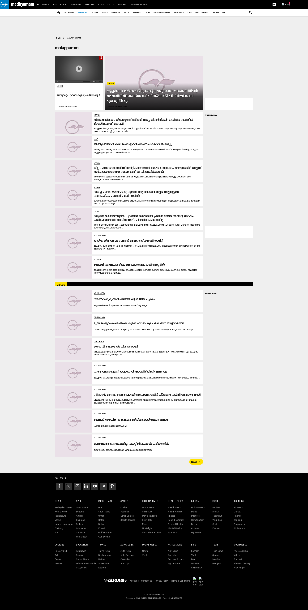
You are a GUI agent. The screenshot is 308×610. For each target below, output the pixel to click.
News (105, 12)
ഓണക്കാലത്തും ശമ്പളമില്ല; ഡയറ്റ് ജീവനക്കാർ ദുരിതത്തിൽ (131, 444)
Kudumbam (76, 4)
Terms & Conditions (180, 581)
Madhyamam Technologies (148, 598)
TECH (147, 12)
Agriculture (175, 545)
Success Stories (176, 559)
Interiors (195, 516)
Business (179, 12)
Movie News (148, 507)
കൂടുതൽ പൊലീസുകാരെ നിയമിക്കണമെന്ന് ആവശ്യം (120, 305)
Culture (59, 545)
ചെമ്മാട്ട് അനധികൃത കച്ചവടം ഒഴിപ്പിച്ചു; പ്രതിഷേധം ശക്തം (131, 420)
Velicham (89, 4)
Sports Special (127, 520)
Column (195, 528)
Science (216, 555)
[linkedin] (86, 486)
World (58, 520)
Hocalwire (177, 598)
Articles (79, 516)
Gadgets (216, 563)
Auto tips (124, 563)
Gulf (126, 12)
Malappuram (100, 235)
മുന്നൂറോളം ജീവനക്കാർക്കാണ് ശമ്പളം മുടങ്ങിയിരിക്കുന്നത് (123, 450)
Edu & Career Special (86, 563)
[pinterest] (112, 486)
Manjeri (97, 259)
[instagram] (77, 486)
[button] (4, 4)
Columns (80, 520)
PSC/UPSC (81, 567)
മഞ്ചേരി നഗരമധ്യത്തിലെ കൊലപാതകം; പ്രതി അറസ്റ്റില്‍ (129, 265)
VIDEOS (61, 285)
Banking (238, 520)
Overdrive (125, 559)
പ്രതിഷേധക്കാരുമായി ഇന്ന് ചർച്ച (110, 426)
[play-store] (195, 581)
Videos (60, 86)
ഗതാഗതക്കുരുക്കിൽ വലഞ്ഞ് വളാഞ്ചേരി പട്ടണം (124, 299)
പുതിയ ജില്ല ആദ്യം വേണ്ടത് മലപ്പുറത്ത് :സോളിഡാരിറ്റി (128, 241)
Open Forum (82, 507)
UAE (100, 507)
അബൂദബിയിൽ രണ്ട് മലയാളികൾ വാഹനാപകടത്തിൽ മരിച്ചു (133, 144)
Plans (194, 511)
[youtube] (94, 486)
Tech (215, 545)
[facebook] (59, 486)
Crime (96, 211)
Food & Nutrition (176, 520)
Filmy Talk (147, 520)
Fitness (171, 516)
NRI (57, 532)
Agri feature (174, 563)
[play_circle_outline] (79, 69)
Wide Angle (239, 567)
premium (82, 12)
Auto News (125, 551)
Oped (78, 501)
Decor (194, 524)
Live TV (110, 4)
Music (145, 524)
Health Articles (175, 511)
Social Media (149, 545)
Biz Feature (239, 528)
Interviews (81, 528)
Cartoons (80, 532)
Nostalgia (147, 528)
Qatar (101, 520)
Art (56, 555)
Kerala (111, 84)
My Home (69, 12)
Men (193, 559)
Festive (215, 528)
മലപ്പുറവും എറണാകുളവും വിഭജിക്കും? (78, 95)
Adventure (103, 563)
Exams (79, 555)
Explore (102, 567)
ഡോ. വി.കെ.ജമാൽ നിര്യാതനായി (116, 346)
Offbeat (80, 524)
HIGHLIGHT (211, 293)
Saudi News (104, 511)
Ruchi (215, 501)
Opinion (115, 12)
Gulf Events (104, 536)
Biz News (238, 507)
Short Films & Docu (151, 532)
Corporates (239, 524)
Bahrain (102, 524)
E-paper (45, 4)
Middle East (105, 501)
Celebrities (147, 511)
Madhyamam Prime (139, 4)
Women (195, 563)
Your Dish (217, 520)
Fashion (195, 551)
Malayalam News (63, 507)
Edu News (81, 551)
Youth (194, 555)
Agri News (173, 551)
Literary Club (61, 551)
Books (101, 4)
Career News (82, 559)
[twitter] (68, 486)
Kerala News (61, 511)
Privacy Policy (161, 581)
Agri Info (172, 555)
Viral (144, 555)
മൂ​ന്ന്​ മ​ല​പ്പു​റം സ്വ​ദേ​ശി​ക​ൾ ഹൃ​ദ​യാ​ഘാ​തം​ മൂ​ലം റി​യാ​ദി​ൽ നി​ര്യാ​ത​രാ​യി (139, 323)
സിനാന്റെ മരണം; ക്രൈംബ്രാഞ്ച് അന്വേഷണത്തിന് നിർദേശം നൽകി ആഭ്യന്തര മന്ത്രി (147, 395)
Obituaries (99, 341)
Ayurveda (172, 532)
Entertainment (162, 12)
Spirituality (196, 567)
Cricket (123, 507)
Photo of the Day (242, 563)
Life (190, 12)
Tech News (217, 551)
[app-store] (201, 581)
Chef (214, 524)
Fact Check (81, 536)
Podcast (238, 559)
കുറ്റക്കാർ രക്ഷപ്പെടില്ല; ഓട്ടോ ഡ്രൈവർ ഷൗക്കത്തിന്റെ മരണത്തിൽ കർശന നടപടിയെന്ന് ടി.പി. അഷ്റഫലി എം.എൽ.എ (152, 96)
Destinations (104, 555)
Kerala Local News (64, 524)
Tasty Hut (217, 516)
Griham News (198, 507)
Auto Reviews (127, 555)
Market (237, 511)
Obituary (59, 528)
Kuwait (101, 528)
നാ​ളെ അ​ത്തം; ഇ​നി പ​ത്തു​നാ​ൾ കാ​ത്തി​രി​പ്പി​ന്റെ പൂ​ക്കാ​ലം (130, 372)
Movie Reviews (149, 516)
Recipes (216, 507)
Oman (101, 516)
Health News (175, 501)
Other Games (127, 516)
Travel (215, 12)
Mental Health (175, 528)
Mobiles (216, 559)
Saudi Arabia (99, 317)
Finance (237, 516)
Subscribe (122, 4)
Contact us (146, 581)
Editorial (80, 511)
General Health (175, 524)
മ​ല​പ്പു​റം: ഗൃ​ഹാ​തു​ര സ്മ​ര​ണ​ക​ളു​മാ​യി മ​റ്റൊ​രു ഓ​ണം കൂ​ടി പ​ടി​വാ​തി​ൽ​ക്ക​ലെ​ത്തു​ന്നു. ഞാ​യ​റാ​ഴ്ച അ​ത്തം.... (147, 377)
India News (60, 516)
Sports (137, 12)
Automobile (127, 545)
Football (124, 511)
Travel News (104, 551)
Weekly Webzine (60, 4)
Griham (195, 501)
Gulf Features (105, 532)
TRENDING (211, 115)
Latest (94, 12)
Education (82, 545)
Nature (101, 559)
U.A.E (96, 139)
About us (134, 581)
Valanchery (99, 293)
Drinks (215, 511)
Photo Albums (241, 551)
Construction (197, 520)
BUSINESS (239, 501)
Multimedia (201, 12)
